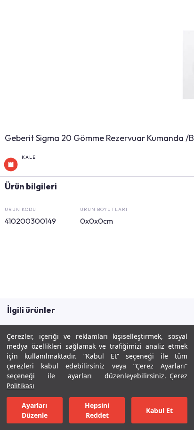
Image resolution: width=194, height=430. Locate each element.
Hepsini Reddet (97, 410)
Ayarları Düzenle (35, 410)
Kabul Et (159, 410)
